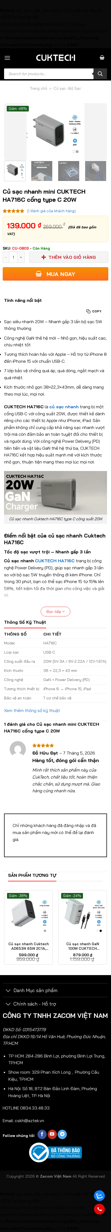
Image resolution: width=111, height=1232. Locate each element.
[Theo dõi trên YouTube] (52, 1134)
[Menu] (7, 57)
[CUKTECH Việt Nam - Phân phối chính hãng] (55, 57)
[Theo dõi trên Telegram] (62, 1134)
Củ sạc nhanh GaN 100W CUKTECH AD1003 (82, 946)
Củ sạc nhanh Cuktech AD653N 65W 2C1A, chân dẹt (28, 946)
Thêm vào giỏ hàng (72, 257)
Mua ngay (60, 274)
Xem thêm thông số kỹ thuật (32, 710)
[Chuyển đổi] (8, 991)
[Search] (100, 73)
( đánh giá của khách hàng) (51, 210)
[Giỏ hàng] (102, 57)
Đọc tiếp (54, 611)
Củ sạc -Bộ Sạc (67, 88)
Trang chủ (38, 88)
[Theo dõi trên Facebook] (42, 1134)
